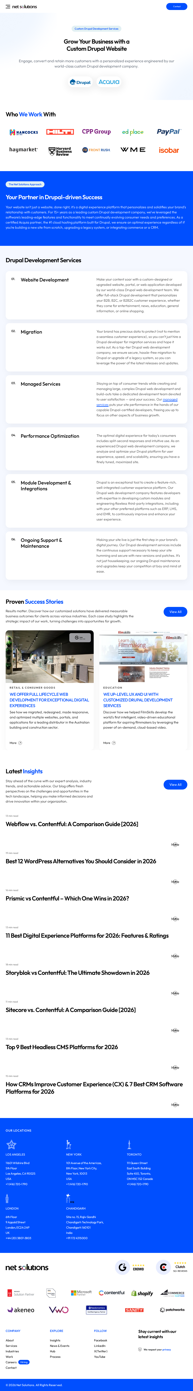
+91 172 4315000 (76, 1238)
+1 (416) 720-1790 (16, 1184)
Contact (177, 6)
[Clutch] (166, 1267)
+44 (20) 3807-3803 (18, 1238)
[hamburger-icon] (8, 6)
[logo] (24, 6)
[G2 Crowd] (124, 1267)
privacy (166, 1349)
